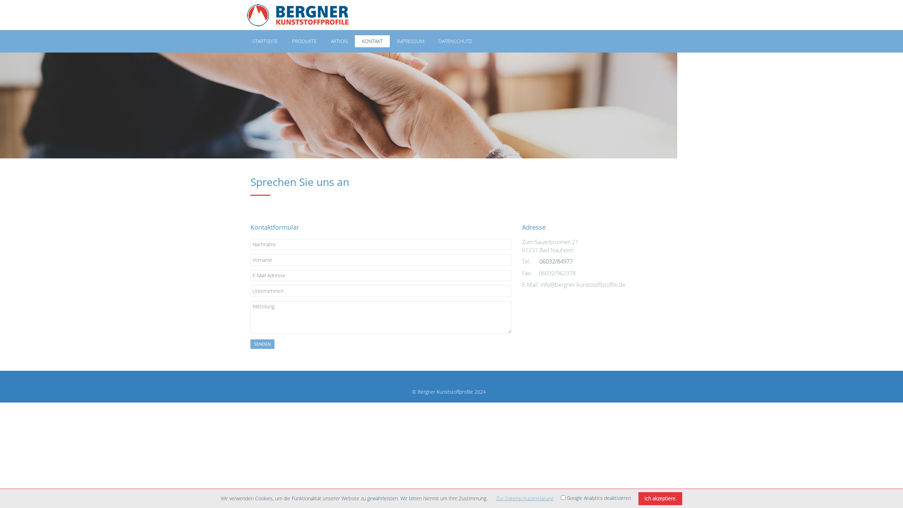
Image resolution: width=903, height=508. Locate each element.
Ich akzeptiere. (660, 498)
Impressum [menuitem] (410, 41)
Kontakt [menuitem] (372, 41)
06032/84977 (556, 261)
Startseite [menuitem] (265, 41)
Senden (262, 344)
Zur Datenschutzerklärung (524, 498)
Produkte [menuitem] (304, 41)
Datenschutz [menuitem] (455, 41)
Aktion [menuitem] (339, 41)
